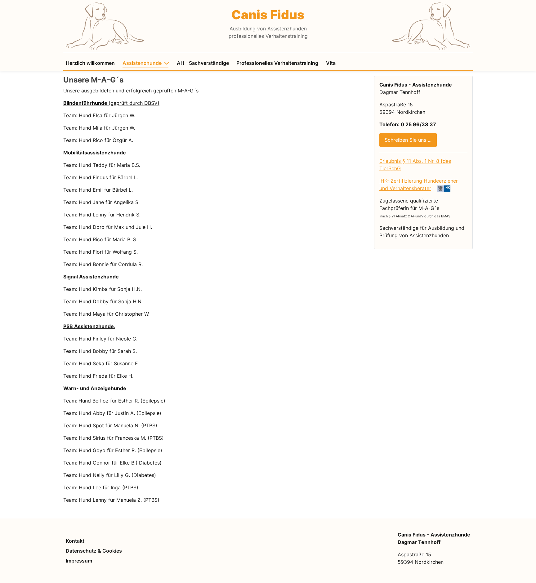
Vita (331, 63)
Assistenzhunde (142, 63)
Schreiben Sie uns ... (408, 140)
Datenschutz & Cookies (94, 551)
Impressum (79, 561)
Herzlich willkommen (90, 63)
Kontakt (75, 541)
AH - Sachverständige (203, 63)
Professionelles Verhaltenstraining (277, 63)
